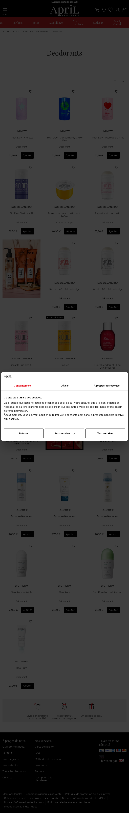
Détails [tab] (64, 385)
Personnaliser (62, 433)
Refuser (23, 433)
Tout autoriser (105, 433)
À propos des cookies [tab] (107, 385)
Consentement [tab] (22, 385)
